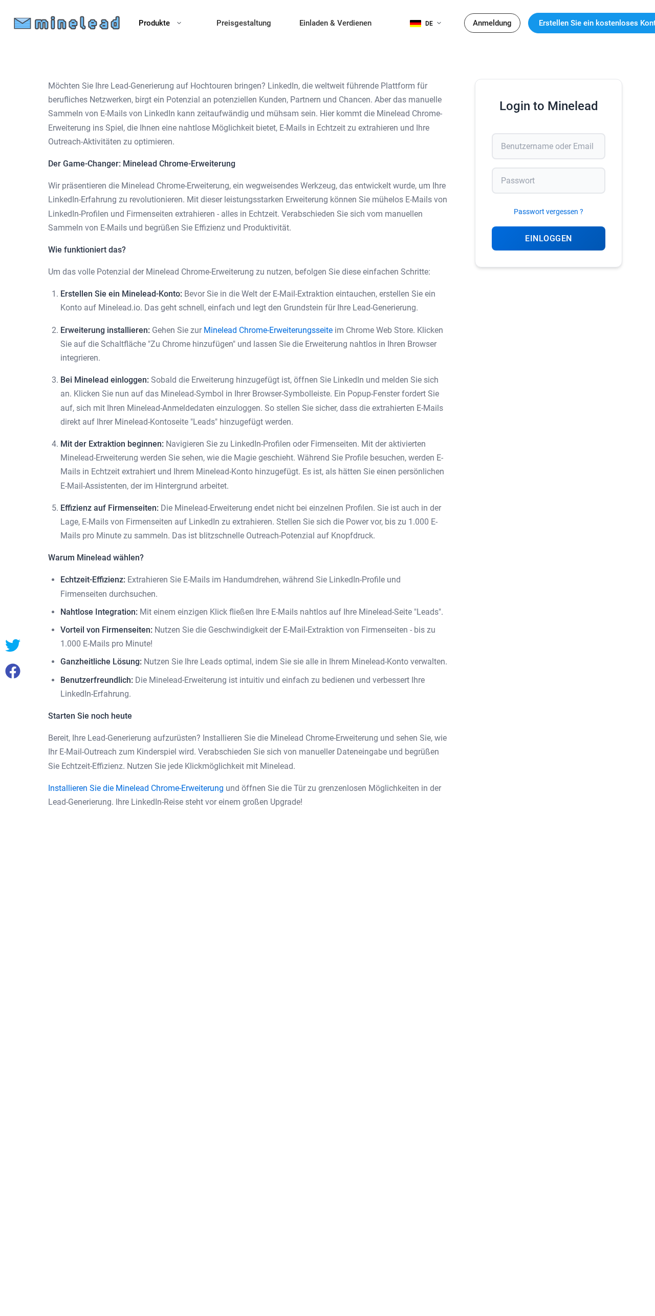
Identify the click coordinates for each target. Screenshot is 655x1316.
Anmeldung (492, 23)
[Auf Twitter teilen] (12, 645)
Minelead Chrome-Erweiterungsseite (268, 330)
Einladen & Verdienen (335, 23)
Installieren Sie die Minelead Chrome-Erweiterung (136, 788)
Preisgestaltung (243, 23)
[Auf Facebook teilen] (12, 671)
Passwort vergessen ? (548, 211)
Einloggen (548, 238)
